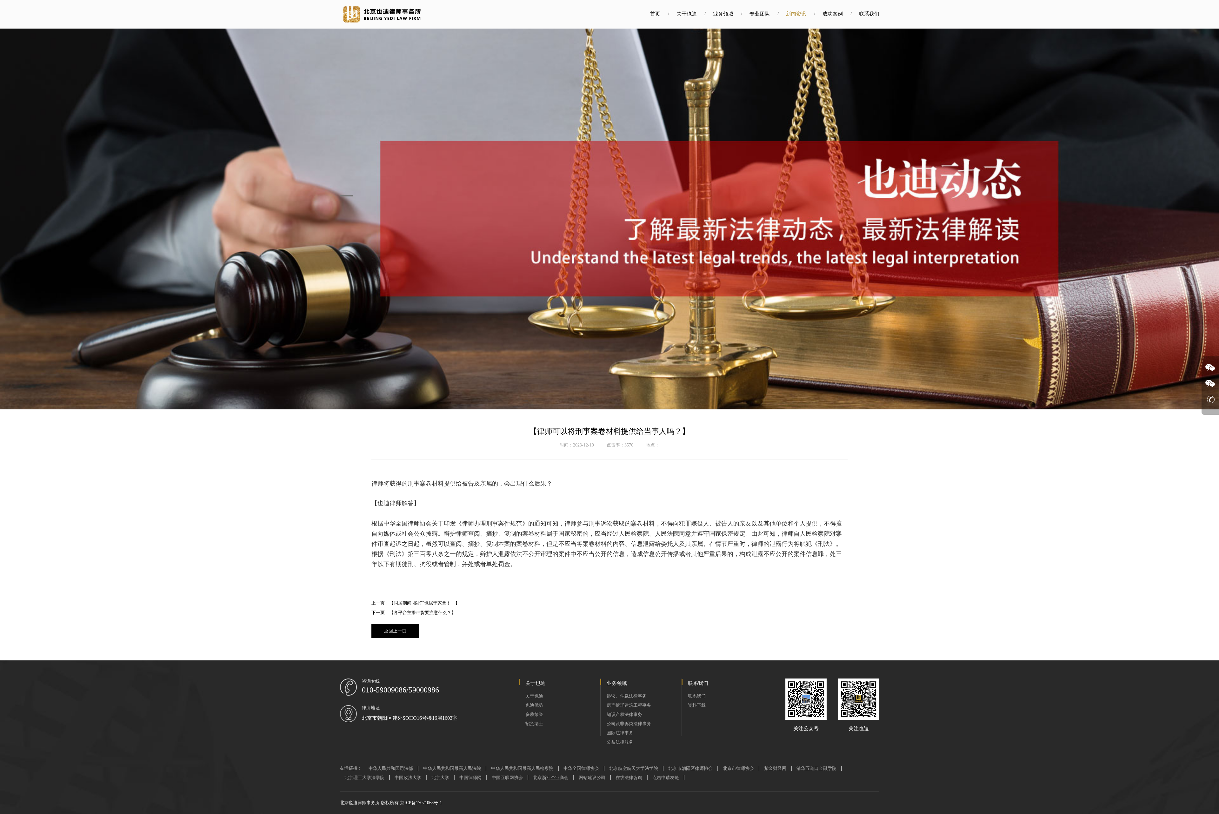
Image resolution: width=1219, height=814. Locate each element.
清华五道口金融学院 (816, 768)
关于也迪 (686, 14)
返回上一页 (395, 631)
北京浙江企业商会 (551, 777)
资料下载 (697, 705)
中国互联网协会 (507, 777)
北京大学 (440, 777)
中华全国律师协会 (581, 768)
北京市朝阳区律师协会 (690, 768)
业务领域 (723, 14)
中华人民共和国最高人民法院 (452, 768)
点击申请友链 (665, 777)
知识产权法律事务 (624, 714)
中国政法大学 (408, 777)
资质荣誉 (534, 714)
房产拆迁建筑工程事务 (629, 705)
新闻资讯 (796, 14)
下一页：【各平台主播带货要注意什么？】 (413, 612)
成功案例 (833, 14)
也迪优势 (534, 705)
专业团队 (759, 14)
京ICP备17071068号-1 (421, 802)
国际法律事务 (620, 733)
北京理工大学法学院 (364, 777)
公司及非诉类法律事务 (629, 723)
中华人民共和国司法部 (391, 768)
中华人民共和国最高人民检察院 (522, 768)
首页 (655, 14)
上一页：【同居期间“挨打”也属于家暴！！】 (415, 603)
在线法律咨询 (629, 777)
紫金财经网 (775, 768)
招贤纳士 (534, 723)
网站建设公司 (592, 777)
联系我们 (869, 14)
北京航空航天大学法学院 (633, 768)
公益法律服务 (620, 742)
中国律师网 (470, 777)
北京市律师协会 (738, 768)
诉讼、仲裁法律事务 (627, 696)
